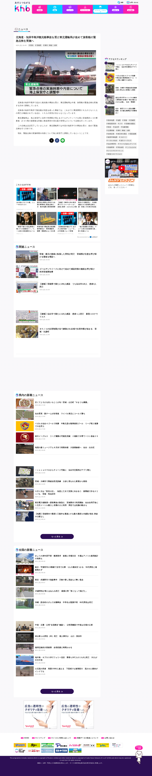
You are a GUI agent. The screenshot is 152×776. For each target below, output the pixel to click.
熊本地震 (111, 120)
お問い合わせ (109, 738)
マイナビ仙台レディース (127, 144)
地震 (119, 120)
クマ (121, 123)
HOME (26, 738)
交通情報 (111, 130)
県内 (31, 45)
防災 (109, 127)
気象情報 (125, 127)
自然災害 (111, 134)
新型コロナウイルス (115, 154)
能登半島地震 (112, 137)
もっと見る (55, 536)
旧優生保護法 (130, 123)
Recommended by (83, 237)
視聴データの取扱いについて (87, 738)
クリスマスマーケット (115, 151)
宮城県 (38, 45)
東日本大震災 (122, 134)
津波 (125, 120)
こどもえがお (131, 147)
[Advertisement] (57, 302)
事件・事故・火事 (50, 45)
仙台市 (116, 127)
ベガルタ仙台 (112, 140)
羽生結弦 (120, 147)
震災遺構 (133, 134)
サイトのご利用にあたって (61, 738)
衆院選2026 (112, 123)
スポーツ (123, 137)
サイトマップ (40, 738)
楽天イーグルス (125, 140)
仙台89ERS (112, 144)
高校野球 (111, 147)
